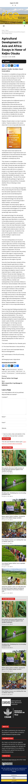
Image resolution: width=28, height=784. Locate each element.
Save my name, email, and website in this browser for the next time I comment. (14, 435)
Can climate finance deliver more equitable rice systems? (14, 553)
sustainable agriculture (21, 373)
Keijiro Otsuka (19, 371)
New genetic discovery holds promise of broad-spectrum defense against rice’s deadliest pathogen (14, 458)
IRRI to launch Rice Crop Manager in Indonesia (12, 383)
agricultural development (11, 369)
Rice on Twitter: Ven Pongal (10, 377)
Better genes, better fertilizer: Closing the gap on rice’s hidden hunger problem (14, 506)
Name (4, 417)
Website (4, 428)
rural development (10, 373)
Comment (5, 397)
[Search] (24, 26)
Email (4, 422)
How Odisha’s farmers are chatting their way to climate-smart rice (14, 530)
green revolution (11, 371)
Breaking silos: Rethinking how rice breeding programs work (14, 483)
